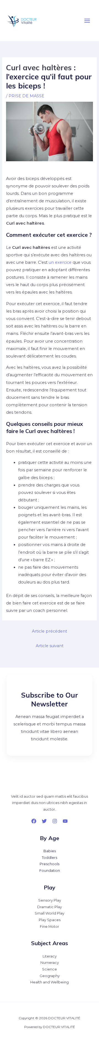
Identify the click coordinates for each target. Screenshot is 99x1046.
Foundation (49, 870)
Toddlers (49, 858)
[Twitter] (44, 821)
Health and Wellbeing (49, 982)
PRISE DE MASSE (26, 95)
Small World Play (49, 913)
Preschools (49, 864)
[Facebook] (33, 821)
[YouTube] (65, 821)
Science (49, 969)
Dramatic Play (49, 907)
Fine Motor (49, 926)
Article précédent (49, 631)
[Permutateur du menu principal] (87, 20)
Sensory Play (49, 900)
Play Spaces (50, 920)
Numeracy (49, 963)
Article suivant (50, 645)
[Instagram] (54, 821)
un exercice (60, 262)
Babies (49, 851)
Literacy (50, 956)
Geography (50, 976)
